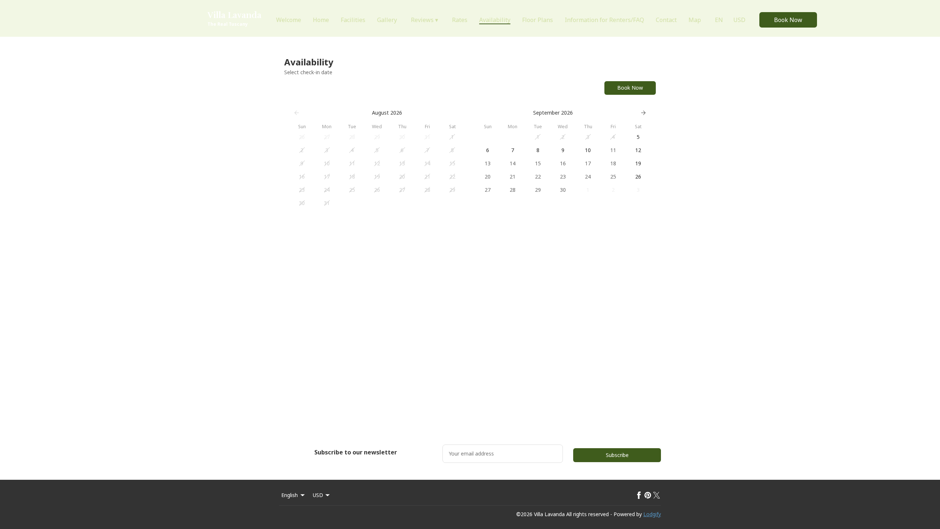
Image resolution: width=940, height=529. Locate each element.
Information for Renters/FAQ (604, 20)
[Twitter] (656, 495)
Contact (666, 20)
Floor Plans (537, 20)
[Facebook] (638, 495)
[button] (301, 137)
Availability (494, 20)
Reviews (424, 20)
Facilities (353, 20)
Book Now (788, 20)
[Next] (643, 113)
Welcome (288, 20)
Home (321, 20)
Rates (459, 20)
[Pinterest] (647, 495)
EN (719, 20)
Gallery (387, 20)
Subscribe (617, 454)
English (289, 495)
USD (739, 20)
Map (694, 20)
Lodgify (652, 514)
